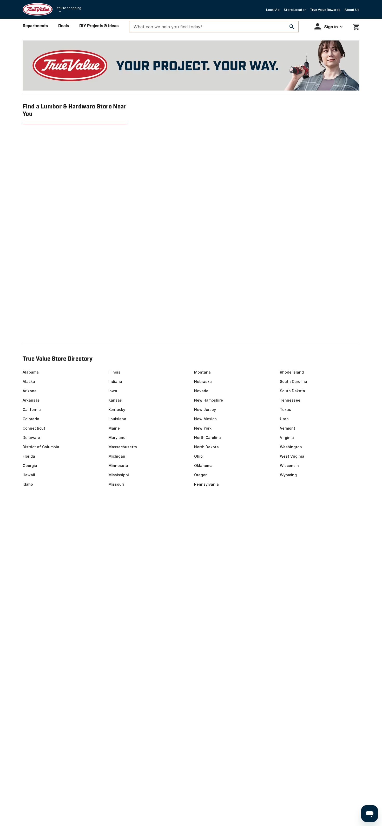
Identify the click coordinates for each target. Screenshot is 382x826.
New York (203, 428)
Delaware (31, 437)
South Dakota (292, 391)
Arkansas (31, 400)
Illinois (114, 372)
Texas (285, 409)
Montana (202, 372)
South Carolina (293, 381)
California (32, 409)
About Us (352, 10)
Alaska (29, 381)
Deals (63, 26)
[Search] (291, 26)
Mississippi (118, 475)
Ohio (198, 456)
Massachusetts (122, 447)
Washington (291, 447)
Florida (29, 456)
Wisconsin (289, 465)
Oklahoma (203, 465)
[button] (328, 26)
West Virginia (292, 456)
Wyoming (288, 475)
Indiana (115, 381)
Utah (284, 419)
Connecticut (34, 428)
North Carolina (207, 437)
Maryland (117, 437)
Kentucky (116, 409)
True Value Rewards (325, 10)
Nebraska (203, 381)
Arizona (30, 391)
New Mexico (205, 419)
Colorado (31, 419)
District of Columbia (41, 447)
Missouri (116, 484)
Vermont (287, 428)
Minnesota (118, 465)
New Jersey (205, 409)
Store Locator (295, 10)
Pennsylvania (206, 484)
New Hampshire (208, 400)
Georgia (30, 465)
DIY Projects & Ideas (98, 26)
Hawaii (29, 475)
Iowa (112, 391)
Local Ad (273, 10)
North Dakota (206, 447)
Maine (114, 428)
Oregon (201, 475)
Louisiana (117, 419)
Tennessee (290, 400)
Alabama (31, 372)
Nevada (201, 391)
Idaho (28, 484)
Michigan (116, 456)
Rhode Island (292, 372)
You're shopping (69, 8)
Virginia (287, 437)
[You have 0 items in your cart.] (356, 26)
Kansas (115, 400)
